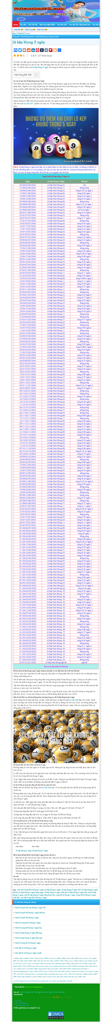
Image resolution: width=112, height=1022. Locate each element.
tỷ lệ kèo (91, 974)
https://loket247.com (20, 33)
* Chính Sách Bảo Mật (21, 1005)
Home (15, 24)
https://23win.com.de (38, 966)
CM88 (30, 961)
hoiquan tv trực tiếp (93, 971)
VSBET (14, 976)
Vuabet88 (25, 958)
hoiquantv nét (75, 971)
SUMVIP (57, 961)
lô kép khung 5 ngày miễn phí (56, 892)
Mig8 (20, 958)
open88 (94, 958)
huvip (76, 976)
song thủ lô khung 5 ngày (65, 894)
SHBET (35, 969)
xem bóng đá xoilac (53, 974)
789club (76, 961)
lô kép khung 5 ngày (52, 889)
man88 (65, 976)
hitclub (37, 963)
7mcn (51, 966)
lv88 (39, 961)
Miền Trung (29, 29)
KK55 (69, 969)
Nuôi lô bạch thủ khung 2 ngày (27, 917)
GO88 (18, 969)
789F (14, 974)
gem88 (15, 966)
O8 (18, 961)
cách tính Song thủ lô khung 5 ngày (30, 889)
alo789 (36, 971)
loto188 (67, 971)
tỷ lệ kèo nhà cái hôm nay (60, 966)
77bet (24, 966)
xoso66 (68, 958)
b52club (68, 963)
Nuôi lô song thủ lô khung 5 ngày (28, 922)
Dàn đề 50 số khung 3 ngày (26, 947)
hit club (44, 976)
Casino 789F (20, 974)
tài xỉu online (48, 963)
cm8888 (85, 974)
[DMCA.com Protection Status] (56, 1019)
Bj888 (76, 958)
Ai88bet (16, 958)
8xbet (59, 971)
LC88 (51, 961)
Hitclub (36, 958)
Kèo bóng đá (81, 966)
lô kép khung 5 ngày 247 (71, 889)
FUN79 (19, 976)
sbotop (31, 971)
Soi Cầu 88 (32, 24)
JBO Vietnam (84, 969)
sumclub (47, 966)
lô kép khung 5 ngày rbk (77, 892)
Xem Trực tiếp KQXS (47, 24)
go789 (69, 966)
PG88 (80, 976)
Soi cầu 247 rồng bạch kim (79, 24)
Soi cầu (23, 24)
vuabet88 (58, 958)
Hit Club (31, 958)
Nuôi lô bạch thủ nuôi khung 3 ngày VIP (30, 907)
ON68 (34, 961)
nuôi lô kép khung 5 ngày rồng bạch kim (39, 894)
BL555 (65, 969)
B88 (87, 966)
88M (73, 958)
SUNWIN (29, 966)
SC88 (31, 969)
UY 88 (55, 971)
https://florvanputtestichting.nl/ (20, 971)
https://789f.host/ (27, 976)
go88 (72, 963)
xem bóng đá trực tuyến (41, 974)
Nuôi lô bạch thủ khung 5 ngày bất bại (30, 912)
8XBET (95, 974)
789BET (46, 958)
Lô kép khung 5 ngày (29, 41)
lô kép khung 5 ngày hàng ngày (31, 892)
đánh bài (81, 961)
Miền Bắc (17, 29)
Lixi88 (69, 974)
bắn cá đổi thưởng (56, 963)
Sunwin (81, 958)
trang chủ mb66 (42, 969)
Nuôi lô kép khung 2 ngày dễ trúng (28, 932)
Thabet (90, 966)
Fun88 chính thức (76, 969)
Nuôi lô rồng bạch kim (28, 37)
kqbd (63, 963)
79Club (61, 961)
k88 (61, 976)
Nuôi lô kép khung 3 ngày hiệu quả (28, 937)
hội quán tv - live (83, 971)
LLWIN (21, 961)
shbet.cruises (79, 974)
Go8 (74, 974)
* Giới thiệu (18, 1001)
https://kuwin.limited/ (52, 969)
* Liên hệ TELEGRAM (21, 1003)
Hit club (49, 976)
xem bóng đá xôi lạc (30, 974)
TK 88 (50, 971)
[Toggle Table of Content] (35, 75)
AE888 (63, 958)
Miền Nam (41, 29)
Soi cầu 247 (62, 24)
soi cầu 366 (46, 787)
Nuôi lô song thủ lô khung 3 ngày (28, 942)
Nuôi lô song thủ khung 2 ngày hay (28, 927)
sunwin (71, 961)
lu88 (58, 976)
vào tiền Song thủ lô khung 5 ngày (34, 897)
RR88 (14, 961)
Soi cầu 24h (97, 24)
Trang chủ (16, 37)
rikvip (80, 963)
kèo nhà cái (52, 958)
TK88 (63, 971)
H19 (90, 958)
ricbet (90, 963)
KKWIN (39, 976)
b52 (86, 961)
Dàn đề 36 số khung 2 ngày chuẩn (28, 953)
